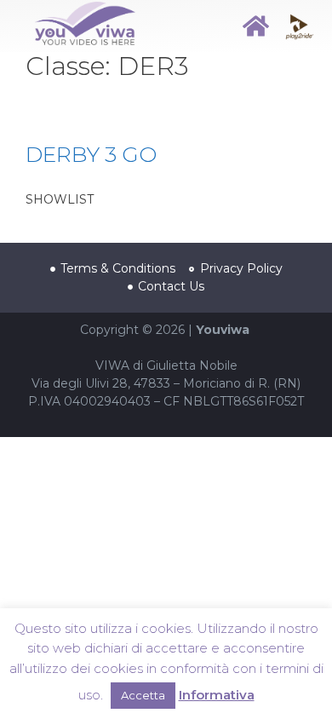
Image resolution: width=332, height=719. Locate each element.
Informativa (217, 695)
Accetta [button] (143, 695)
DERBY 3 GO (91, 154)
